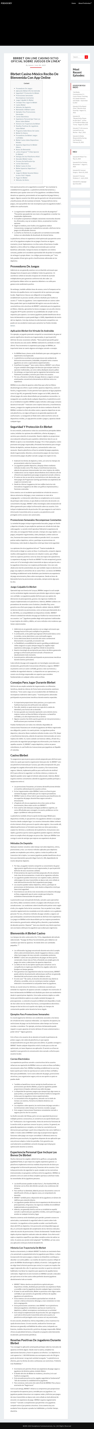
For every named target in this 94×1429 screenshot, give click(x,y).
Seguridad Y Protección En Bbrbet (27, 93)
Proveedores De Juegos (24, 88)
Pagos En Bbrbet (21, 178)
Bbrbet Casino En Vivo (23, 166)
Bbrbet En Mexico (22, 133)
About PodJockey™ (85, 3)
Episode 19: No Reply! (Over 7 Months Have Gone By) (79, 108)
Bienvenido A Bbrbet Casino (25, 110)
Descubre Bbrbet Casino (24, 159)
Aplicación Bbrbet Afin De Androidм (28, 91)
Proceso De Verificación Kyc (25, 161)
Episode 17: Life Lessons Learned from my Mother (80, 130)
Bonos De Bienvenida (23, 149)
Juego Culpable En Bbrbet (25, 100)
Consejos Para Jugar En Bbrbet (26, 102)
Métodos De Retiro (22, 180)
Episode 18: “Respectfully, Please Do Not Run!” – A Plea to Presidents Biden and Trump (80, 120)
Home (74, 3)
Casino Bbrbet (21, 105)
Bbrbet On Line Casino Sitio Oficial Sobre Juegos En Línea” (36, 59)
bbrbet (12, 326)
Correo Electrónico (22, 117)
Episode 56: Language (79, 182)
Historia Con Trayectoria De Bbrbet (28, 124)
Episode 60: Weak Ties (79, 157)
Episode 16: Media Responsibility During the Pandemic (79, 138)
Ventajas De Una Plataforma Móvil (27, 156)
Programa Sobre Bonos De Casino (27, 131)
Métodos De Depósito (23, 107)
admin (31, 65)
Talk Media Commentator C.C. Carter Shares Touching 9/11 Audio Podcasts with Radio (80, 96)
